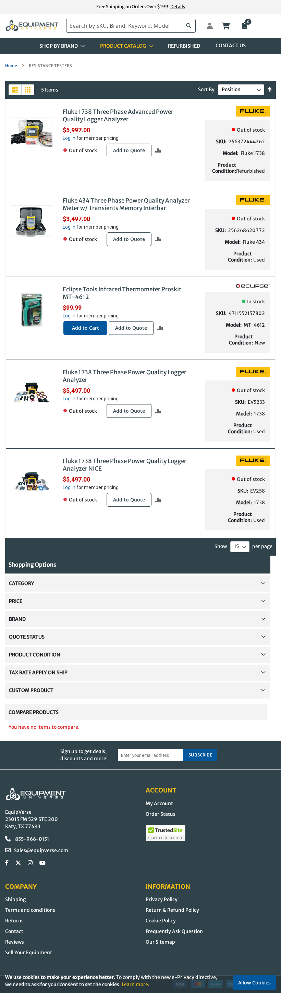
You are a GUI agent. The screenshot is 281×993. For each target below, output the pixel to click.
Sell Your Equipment (28, 952)
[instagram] (30, 863)
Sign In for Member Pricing (206, 26)
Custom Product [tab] (31, 690)
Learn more (135, 984)
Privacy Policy (162, 899)
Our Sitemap (160, 942)
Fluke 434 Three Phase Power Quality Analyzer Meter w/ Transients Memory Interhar (126, 204)
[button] (158, 150)
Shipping (15, 899)
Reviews (14, 942)
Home (11, 65)
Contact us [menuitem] (231, 46)
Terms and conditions (30, 910)
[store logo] (32, 25)
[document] (140, 980)
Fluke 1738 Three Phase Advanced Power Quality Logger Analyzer (118, 115)
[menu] (140, 46)
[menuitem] (60, 46)
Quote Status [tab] (27, 637)
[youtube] (42, 863)
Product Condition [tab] (34, 655)
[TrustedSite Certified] (166, 833)
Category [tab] (21, 583)
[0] (244, 26)
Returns (14, 921)
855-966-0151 (31, 839)
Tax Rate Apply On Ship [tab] (38, 672)
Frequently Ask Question (174, 931)
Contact (14, 931)
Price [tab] (15, 601)
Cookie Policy (161, 921)
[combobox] (131, 26)
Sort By (206, 89)
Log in (69, 138)
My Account (159, 803)
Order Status (160, 814)
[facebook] (7, 863)
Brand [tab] (17, 619)
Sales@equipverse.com (41, 850)
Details (177, 7)
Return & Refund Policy (172, 910)
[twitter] (18, 863)
